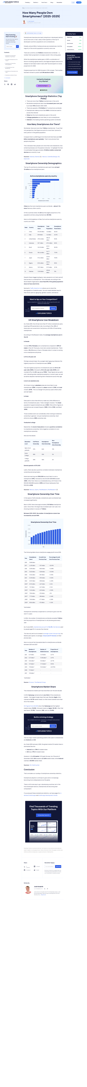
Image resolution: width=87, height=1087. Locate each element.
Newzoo (44, 156)
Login (73, 2)
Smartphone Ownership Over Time (11, 72)
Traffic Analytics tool (36, 288)
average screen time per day (52, 633)
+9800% (79, 43)
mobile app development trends (48, 795)
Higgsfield (69, 49)
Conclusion (7, 78)
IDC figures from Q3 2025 (31, 706)
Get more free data (72, 72)
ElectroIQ (26, 159)
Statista (32, 156)
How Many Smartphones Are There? (11, 60)
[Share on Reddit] (15, 84)
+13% (80, 37)
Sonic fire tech (70, 40)
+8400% (79, 49)
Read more (43, 894)
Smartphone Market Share (11, 75)
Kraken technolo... (71, 46)
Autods (68, 37)
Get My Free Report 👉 (43, 85)
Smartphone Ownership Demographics (10, 64)
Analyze (53, 308)
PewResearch (43, 489)
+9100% (79, 46)
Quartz (37, 489)
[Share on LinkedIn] (11, 84)
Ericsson (31, 682)
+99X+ (80, 40)
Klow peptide (69, 43)
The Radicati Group (40, 682)
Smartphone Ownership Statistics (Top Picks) (10, 56)
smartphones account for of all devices (46, 627)
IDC (59, 156)
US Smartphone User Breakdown (9, 68)
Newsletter (59, 2)
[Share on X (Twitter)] (4, 84)
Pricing (79, 2)
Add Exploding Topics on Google (34, 33)
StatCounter (35, 765)
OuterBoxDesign (52, 156)
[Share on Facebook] (8, 84)
